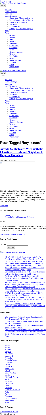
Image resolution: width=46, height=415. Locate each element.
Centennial (13, 48)
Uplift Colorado (11, 398)
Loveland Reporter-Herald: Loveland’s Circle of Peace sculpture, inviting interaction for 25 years (25, 273)
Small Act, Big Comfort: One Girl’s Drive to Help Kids (25, 330)
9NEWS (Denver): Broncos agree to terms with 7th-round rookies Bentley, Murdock (24, 294)
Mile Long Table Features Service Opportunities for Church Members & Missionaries (24, 318)
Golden (12, 58)
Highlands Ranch (15, 60)
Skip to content (5, 1)
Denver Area (9, 366)
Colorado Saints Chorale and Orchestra (19, 217)
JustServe (13, 24)
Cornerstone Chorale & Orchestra (21, 18)
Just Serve (8, 215)
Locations (8, 14)
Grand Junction (10, 373)
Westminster (14, 67)
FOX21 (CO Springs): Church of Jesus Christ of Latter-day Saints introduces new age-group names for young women (25, 306)
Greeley (8, 375)
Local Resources (11, 16)
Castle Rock (14, 46)
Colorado (12, 50)
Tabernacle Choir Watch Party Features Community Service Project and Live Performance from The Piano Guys (25, 334)
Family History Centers (18, 22)
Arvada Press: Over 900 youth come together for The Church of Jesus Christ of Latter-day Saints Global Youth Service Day (24, 299)
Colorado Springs (16, 52)
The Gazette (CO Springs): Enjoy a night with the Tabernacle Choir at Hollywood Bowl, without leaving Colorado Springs (25, 278)
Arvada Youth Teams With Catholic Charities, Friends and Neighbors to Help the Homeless (21, 152)
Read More (4, 206)
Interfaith (8, 379)
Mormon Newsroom (12, 390)
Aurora (12, 37)
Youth (7, 402)
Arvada (12, 35)
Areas (7, 33)
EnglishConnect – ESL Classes (21, 20)
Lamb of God (14, 27)
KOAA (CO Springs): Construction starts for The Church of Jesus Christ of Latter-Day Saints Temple (24, 258)
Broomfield (13, 43)
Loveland (8, 388)
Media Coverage (11, 12)
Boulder (12, 39)
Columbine (9, 362)
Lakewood (9, 383)
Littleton (12, 63)
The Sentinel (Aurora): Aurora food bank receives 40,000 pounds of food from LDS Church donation (24, 262)
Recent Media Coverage (15, 252)
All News (8, 10)
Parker (11, 65)
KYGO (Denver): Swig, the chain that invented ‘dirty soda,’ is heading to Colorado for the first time (25, 290)
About (7, 31)
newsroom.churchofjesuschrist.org (12, 235)
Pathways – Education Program (21, 29)
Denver (12, 54)
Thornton (8, 396)
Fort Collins (13, 56)
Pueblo (7, 394)
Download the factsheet (9, 412)
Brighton (12, 41)
